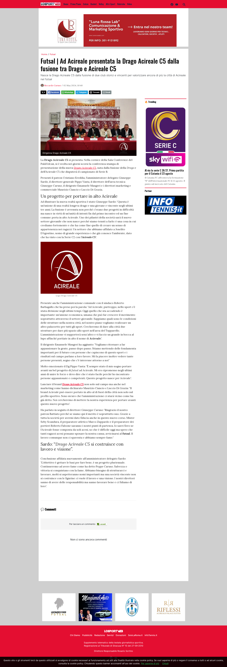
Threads (96, 92)
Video (129, 4)
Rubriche (121, 4)
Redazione (99, 635)
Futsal (53, 54)
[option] (59, 607)
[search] (184, 4)
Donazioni (121, 635)
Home (65, 4)
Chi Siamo (75, 635)
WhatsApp (69, 92)
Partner (148, 191)
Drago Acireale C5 (85, 167)
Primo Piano (75, 4)
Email (108, 92)
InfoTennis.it (151, 635)
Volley (101, 4)
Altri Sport (110, 4)
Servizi (110, 635)
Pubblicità (87, 635)
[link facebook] (172, 4)
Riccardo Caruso (52, 85)
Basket (94, 4)
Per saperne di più (150, 663)
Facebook (55, 92)
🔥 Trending (150, 101)
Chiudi (165, 663)
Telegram (83, 92)
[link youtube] (176, 4)
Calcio (85, 4)
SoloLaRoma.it (135, 635)
